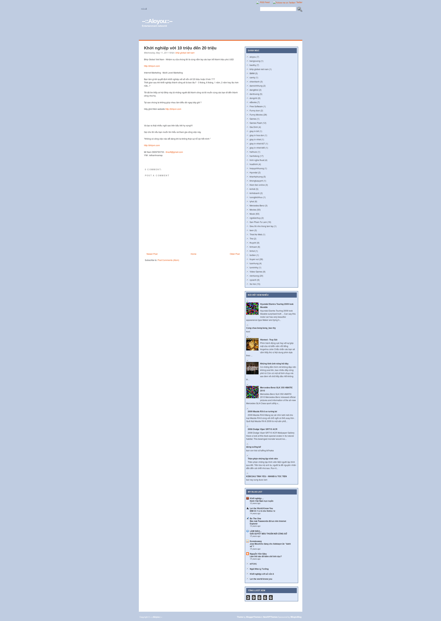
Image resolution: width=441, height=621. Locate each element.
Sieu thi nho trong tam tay (261, 226)
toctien (253, 255)
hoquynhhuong (257, 168)
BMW (252, 73)
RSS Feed (264, 2)
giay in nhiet (255, 139)
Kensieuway (256, 541)
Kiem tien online (257, 184)
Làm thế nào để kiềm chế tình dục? (266, 556)
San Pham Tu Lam (258, 221)
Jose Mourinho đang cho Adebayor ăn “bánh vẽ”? (270, 545)
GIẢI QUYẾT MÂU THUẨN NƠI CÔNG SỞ (268, 533)
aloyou (253, 56)
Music (252, 213)
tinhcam (253, 246)
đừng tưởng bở (253, 446)
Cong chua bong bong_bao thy (261, 327)
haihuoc (253, 151)
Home (144, 9)
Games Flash (256, 122)
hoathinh (254, 164)
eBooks (253, 102)
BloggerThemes (253, 616)
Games (253, 118)
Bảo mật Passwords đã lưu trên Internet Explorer (268, 522)
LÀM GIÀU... (255, 531)
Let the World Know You (261, 508)
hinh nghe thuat (257, 160)
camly (252, 77)
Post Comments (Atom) (168, 260)
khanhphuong (256, 176)
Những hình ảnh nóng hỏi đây (274, 363)
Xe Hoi (253, 283)
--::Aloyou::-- (157, 21)
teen (252, 230)
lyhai (252, 201)
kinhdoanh (255, 193)
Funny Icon (255, 110)
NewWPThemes (270, 616)
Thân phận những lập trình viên (263, 458)
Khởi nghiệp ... (257, 498)
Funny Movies (256, 114)
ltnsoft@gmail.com (174, 151)
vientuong (254, 275)
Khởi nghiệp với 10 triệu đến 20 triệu (180, 48)
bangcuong (255, 60)
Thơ (251, 238)
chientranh (255, 81)
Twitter (299, 2)
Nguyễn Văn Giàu (258, 553)
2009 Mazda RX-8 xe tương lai (262, 411)
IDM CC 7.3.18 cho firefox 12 (262, 510)
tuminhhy (254, 267)
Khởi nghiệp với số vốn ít (262, 573)
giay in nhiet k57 (257, 143)
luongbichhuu (256, 197)
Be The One (255, 518)
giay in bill (254, 131)
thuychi (253, 242)
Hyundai (254, 172)
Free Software (256, 106)
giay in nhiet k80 (257, 147)
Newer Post (152, 253)
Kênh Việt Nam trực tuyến (261, 500)
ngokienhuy (255, 217)
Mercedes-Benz (257, 205)
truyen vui (254, 259)
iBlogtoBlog (295, 616)
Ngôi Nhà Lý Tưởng (259, 568)
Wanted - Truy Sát (268, 339)
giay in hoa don (257, 135)
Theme (240, 616)
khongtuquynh (256, 180)
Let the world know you (261, 578)
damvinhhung (256, 85)
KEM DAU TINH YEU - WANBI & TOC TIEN (266, 476)
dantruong (254, 93)
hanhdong (254, 155)
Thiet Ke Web (256, 234)
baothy (253, 65)
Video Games (256, 271)
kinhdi (252, 188)
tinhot (252, 250)
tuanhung (254, 263)
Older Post (235, 253)
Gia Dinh (254, 126)
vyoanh (253, 279)
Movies (253, 209)
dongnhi (253, 98)
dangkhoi (254, 89)
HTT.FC (253, 563)
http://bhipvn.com (152, 65)
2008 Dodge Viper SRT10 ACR (262, 429)
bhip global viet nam (185, 52)
